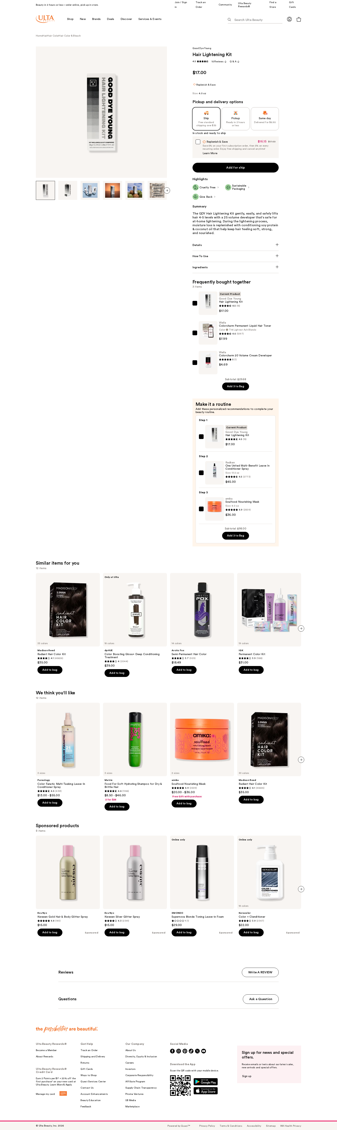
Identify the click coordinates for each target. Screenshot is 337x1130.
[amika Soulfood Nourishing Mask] (202, 750)
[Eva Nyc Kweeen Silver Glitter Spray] (135, 881)
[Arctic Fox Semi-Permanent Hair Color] (202, 618)
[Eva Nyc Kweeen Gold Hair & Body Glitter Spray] (68, 881)
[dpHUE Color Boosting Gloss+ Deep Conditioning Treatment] (135, 620)
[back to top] (325, 1118)
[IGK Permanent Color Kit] (269, 618)
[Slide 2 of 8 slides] (67, 190)
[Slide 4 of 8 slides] (112, 190)
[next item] (167, 190)
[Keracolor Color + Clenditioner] (269, 881)
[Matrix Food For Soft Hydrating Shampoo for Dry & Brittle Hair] (135, 752)
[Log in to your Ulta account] (289, 19)
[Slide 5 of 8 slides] (135, 190)
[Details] (235, 245)
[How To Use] (235, 256)
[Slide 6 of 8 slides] (157, 190)
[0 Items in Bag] (298, 19)
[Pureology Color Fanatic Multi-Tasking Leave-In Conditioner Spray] (68, 750)
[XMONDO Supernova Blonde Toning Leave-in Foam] (202, 881)
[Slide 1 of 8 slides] (45, 190)
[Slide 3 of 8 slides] (90, 190)
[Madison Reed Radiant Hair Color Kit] (68, 618)
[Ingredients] (235, 267)
